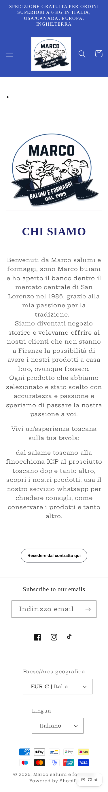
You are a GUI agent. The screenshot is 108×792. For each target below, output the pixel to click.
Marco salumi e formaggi (64, 774)
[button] (9, 54)
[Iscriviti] (88, 609)
